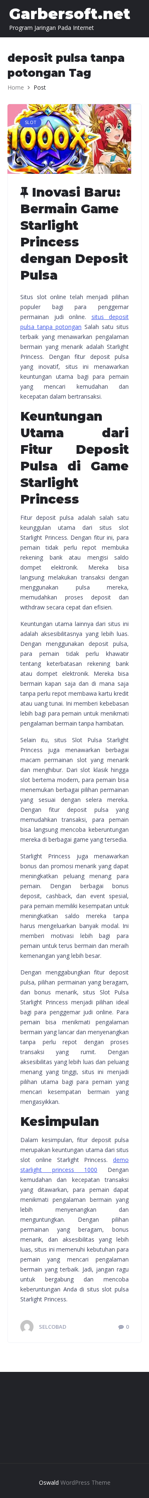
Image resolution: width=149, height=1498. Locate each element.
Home (15, 87)
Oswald (49, 1482)
